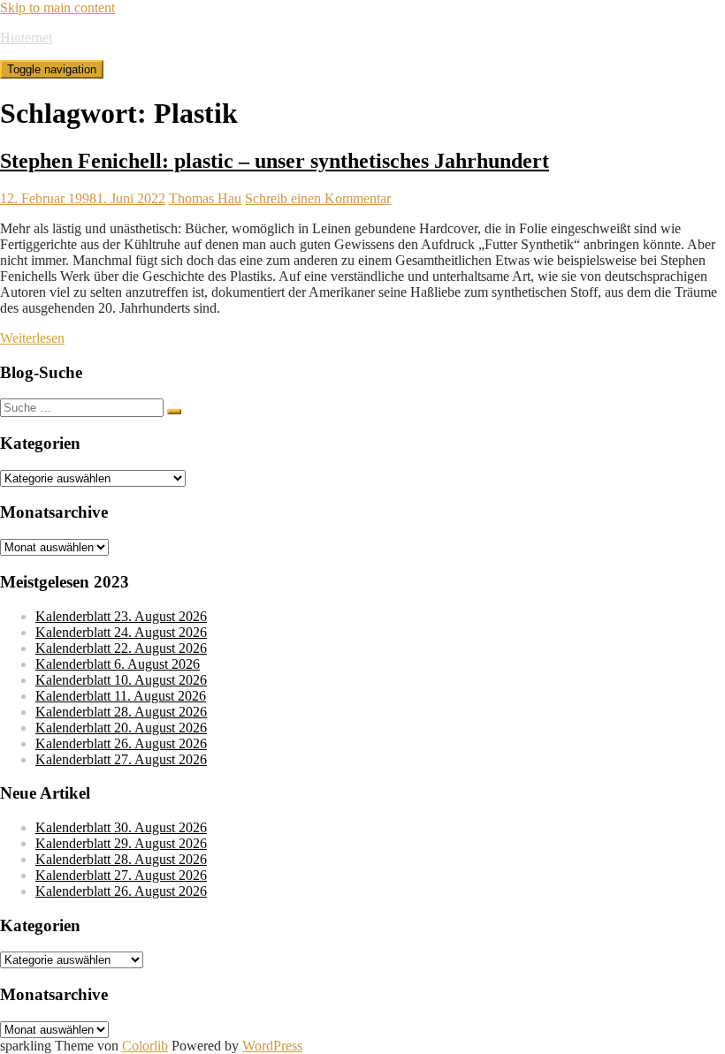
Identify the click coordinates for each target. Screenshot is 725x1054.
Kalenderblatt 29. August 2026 (121, 843)
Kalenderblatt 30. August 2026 (121, 827)
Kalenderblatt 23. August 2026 (121, 616)
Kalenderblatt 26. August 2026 (121, 743)
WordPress (272, 1045)
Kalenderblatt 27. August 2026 (121, 759)
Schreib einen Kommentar (318, 198)
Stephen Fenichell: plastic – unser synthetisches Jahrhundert (274, 160)
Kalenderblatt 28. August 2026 (121, 711)
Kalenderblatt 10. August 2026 (121, 679)
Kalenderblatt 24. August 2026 (121, 632)
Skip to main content (57, 7)
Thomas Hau (205, 198)
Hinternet (26, 37)
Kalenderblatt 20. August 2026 (121, 727)
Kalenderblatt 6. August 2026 (117, 663)
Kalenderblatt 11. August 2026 (120, 695)
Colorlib (145, 1045)
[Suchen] (174, 411)
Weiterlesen (32, 337)
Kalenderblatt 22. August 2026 (121, 648)
